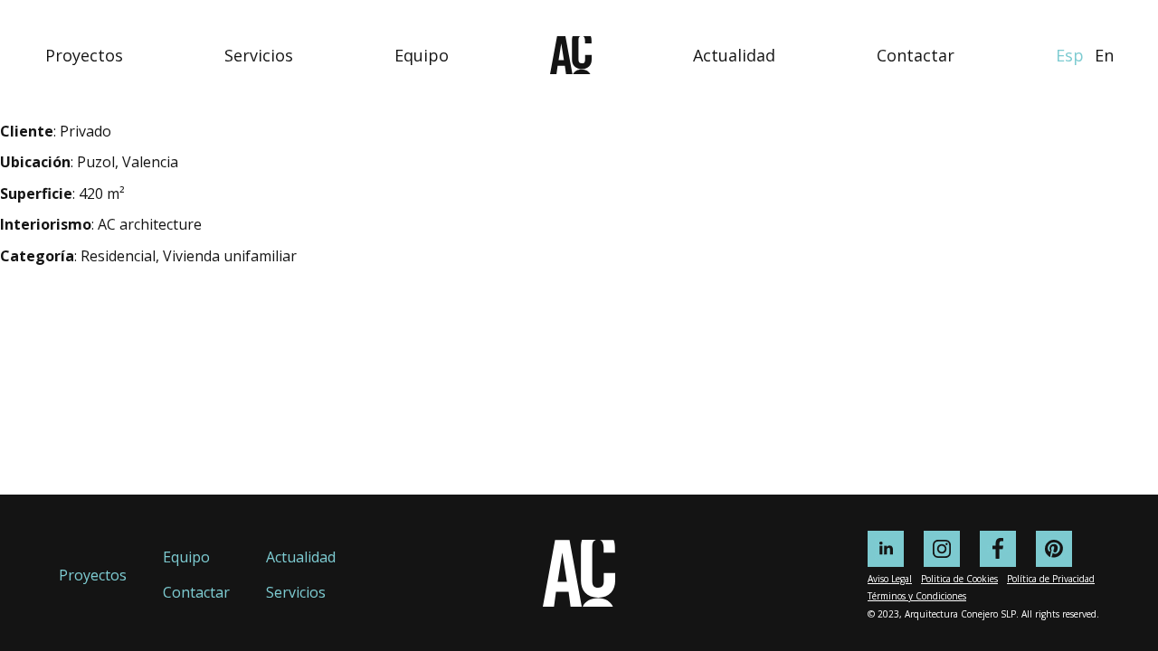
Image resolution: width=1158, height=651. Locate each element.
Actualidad (734, 55)
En (1104, 55)
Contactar (915, 55)
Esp (1070, 55)
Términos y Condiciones (917, 596)
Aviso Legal (890, 578)
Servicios (258, 55)
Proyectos (84, 55)
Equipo (421, 55)
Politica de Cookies (959, 578)
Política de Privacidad (1051, 578)
